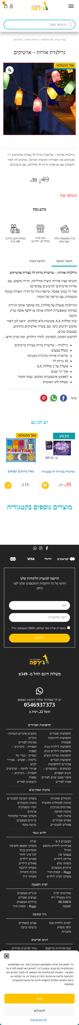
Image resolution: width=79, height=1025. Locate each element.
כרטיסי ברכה (28, 927)
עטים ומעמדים (27, 923)
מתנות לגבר (64, 816)
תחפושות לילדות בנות (57, 746)
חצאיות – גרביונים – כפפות (24, 749)
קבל (39, 999)
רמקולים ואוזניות (61, 798)
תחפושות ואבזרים (60, 733)
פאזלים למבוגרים (60, 824)
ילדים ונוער (40, 833)
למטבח (67, 906)
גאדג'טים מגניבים (60, 807)
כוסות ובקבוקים (26, 802)
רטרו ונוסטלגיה (27, 807)
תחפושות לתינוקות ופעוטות (59, 740)
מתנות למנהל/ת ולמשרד (56, 802)
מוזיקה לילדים (62, 859)
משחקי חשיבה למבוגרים (21, 798)
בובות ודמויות (28, 872)
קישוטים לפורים (26, 781)
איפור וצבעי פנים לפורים (56, 777)
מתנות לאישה (62, 811)
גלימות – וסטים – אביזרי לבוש (21, 762)
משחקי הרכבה (27, 867)
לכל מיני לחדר (27, 854)
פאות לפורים (63, 781)
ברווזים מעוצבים (26, 820)
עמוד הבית (60, 39)
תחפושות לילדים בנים (57, 751)
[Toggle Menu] (71, 6)
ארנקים (31, 811)
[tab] (64, 261)
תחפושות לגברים (60, 760)
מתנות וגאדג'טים (39, 790)
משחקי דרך (29, 876)
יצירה (33, 841)
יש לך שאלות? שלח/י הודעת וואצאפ (39, 699)
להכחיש (39, 1011)
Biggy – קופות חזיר (59, 872)
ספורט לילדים (28, 859)
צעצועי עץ (65, 854)
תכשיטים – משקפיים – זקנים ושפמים (57, 771)
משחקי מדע (64, 863)
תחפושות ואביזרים (39, 725)
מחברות (66, 931)
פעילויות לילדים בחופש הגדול (57, 848)
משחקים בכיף (28, 850)
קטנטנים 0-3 (63, 841)
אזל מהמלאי (47, 39)
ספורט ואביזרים (61, 820)
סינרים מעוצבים (26, 893)
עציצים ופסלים (27, 897)
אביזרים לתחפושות (59, 764)
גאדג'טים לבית (62, 893)
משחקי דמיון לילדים (59, 876)
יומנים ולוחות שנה (60, 923)
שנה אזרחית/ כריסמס (58, 948)
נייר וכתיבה (40, 914)
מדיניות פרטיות (38, 1019)
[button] (6, 956)
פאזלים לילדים (27, 863)
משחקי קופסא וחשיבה (23, 845)
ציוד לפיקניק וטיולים (24, 948)
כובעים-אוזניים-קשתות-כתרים (21, 736)
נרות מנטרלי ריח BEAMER (61, 900)
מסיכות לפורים (27, 742)
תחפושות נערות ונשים (57, 755)
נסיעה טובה (29, 824)
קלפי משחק (64, 927)
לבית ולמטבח (40, 884)
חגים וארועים (39, 939)
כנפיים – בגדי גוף (26, 755)
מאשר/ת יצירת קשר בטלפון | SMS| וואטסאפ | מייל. (38, 628)
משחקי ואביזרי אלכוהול (22, 816)
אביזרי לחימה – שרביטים (21, 768)
